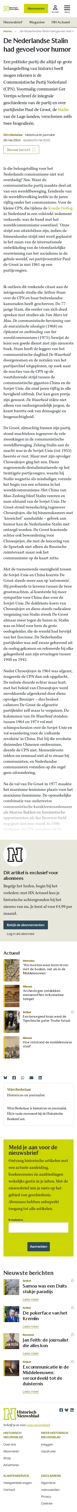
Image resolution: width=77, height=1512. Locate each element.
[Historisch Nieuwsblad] (11, 8)
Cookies (46, 1503)
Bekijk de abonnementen (25, 925)
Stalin (63, 110)
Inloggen (47, 1444)
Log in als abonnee (20, 934)
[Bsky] (66, 1410)
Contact (9, 1489)
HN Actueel (61, 22)
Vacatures (48, 1451)
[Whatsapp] (22, 1078)
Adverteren (11, 1465)
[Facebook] (14, 1078)
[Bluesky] (5, 1078)
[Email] (31, 1078)
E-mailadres (16, 1219)
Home (7, 31)
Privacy (46, 1496)
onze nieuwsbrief (38, 1425)
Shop (7, 1458)
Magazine (37, 22)
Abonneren (36, 8)
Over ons (9, 1444)
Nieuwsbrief (12, 22)
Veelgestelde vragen (17, 1483)
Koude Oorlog (60, 208)
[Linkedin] (40, 1078)
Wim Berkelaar (13, 135)
